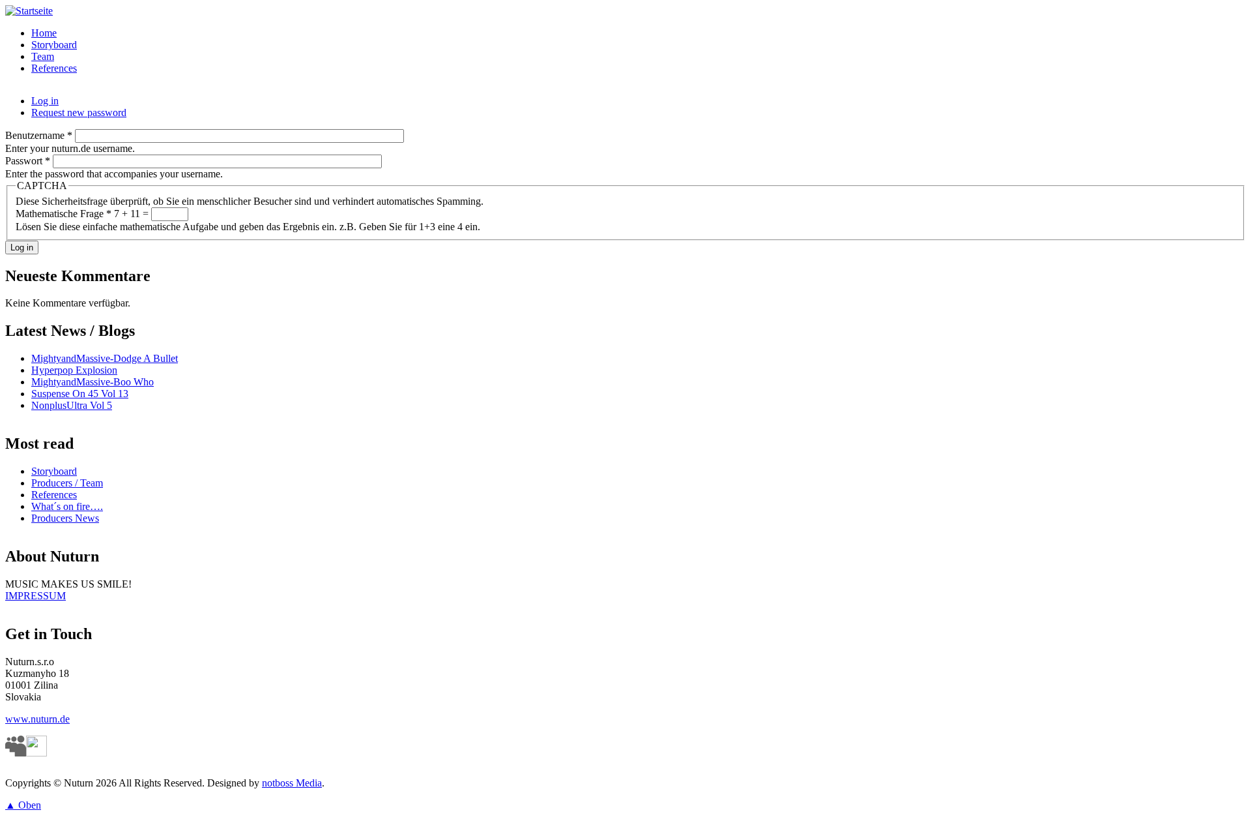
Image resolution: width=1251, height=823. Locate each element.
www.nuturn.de (37, 719)
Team (42, 56)
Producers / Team (67, 482)
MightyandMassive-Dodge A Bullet (104, 358)
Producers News (65, 518)
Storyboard (54, 44)
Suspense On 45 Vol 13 (79, 393)
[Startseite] (29, 10)
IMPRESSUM (35, 595)
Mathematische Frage (63, 213)
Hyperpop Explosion (74, 370)
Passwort (27, 160)
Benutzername (38, 135)
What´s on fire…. (67, 506)
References (54, 68)
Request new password (78, 112)
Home (44, 32)
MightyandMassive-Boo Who (92, 381)
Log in (45, 100)
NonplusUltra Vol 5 (71, 405)
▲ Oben (23, 805)
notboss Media (292, 782)
